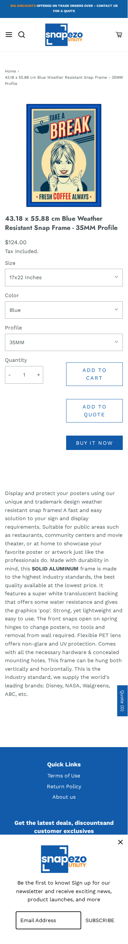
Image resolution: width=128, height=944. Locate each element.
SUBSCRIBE (99, 920)
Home (10, 71)
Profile (13, 328)
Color (12, 295)
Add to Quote (94, 411)
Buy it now (94, 443)
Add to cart (94, 374)
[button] (64, 155)
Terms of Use (63, 776)
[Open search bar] (24, 34)
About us (64, 797)
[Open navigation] (9, 34)
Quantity (16, 360)
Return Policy (64, 786)
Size (10, 263)
